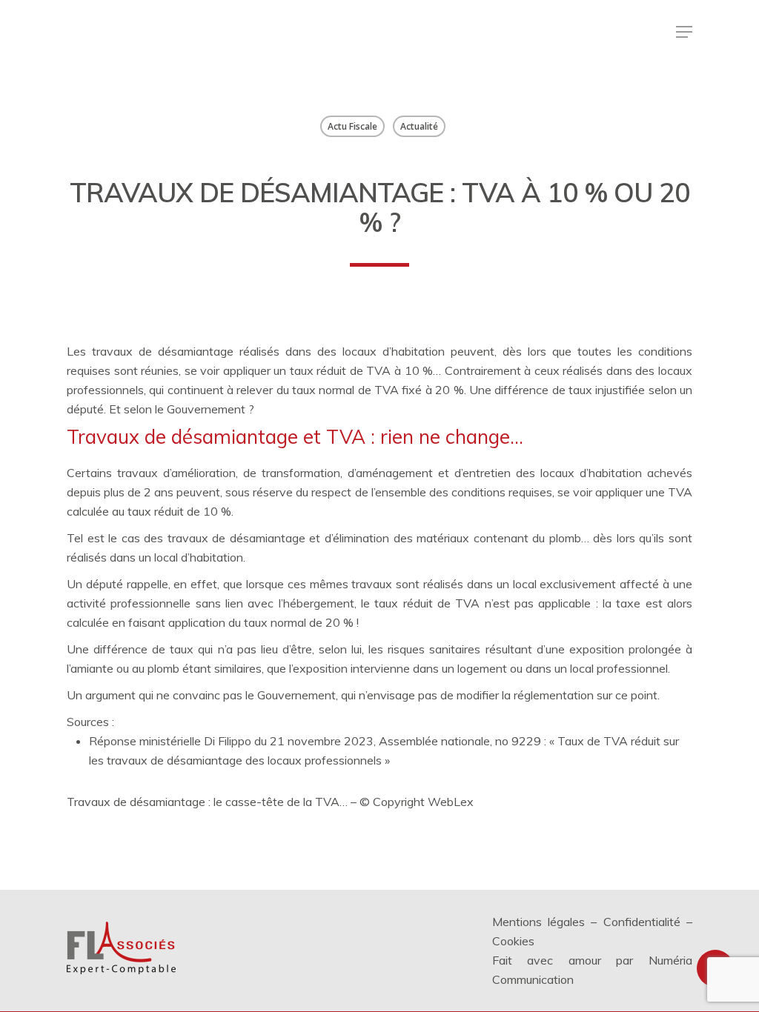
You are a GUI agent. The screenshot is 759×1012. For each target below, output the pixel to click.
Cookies (513, 940)
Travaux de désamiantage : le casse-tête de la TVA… (207, 801)
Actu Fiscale (352, 126)
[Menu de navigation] (684, 31)
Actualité (419, 126)
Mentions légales (538, 921)
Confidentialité (641, 921)
